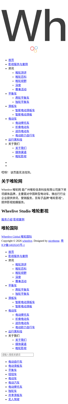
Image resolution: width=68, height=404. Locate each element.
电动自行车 (15, 361)
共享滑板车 (15, 395)
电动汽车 (14, 382)
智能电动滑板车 (25, 110)
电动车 (12, 118)
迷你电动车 (22, 131)
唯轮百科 (21, 76)
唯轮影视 (21, 156)
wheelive (27, 240)
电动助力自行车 (25, 135)
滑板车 (12, 106)
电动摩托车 (22, 122)
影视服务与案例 (18, 64)
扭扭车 (12, 374)
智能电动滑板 (23, 114)
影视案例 (18, 219)
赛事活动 (21, 89)
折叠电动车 (22, 127)
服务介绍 (7, 219)
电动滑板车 (15, 365)
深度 (18, 85)
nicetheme (53, 240)
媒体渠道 (21, 152)
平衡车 (12, 93)
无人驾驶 (14, 399)
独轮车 (12, 391)
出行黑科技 (15, 139)
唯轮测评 (21, 72)
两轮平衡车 (22, 97)
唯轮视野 (21, 81)
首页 (11, 60)
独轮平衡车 (22, 101)
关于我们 (21, 148)
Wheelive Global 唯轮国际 (16, 236)
